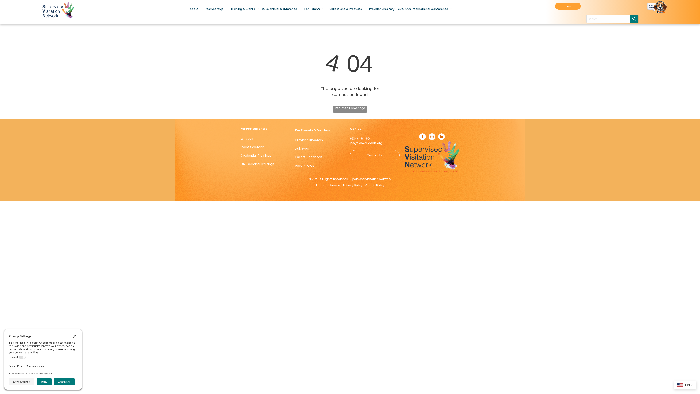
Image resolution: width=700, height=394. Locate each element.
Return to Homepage (350, 108)
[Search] (634, 19)
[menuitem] (196, 9)
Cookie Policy (374, 185)
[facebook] (422, 137)
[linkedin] (441, 137)
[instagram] (432, 137)
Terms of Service (328, 185)
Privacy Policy (353, 185)
